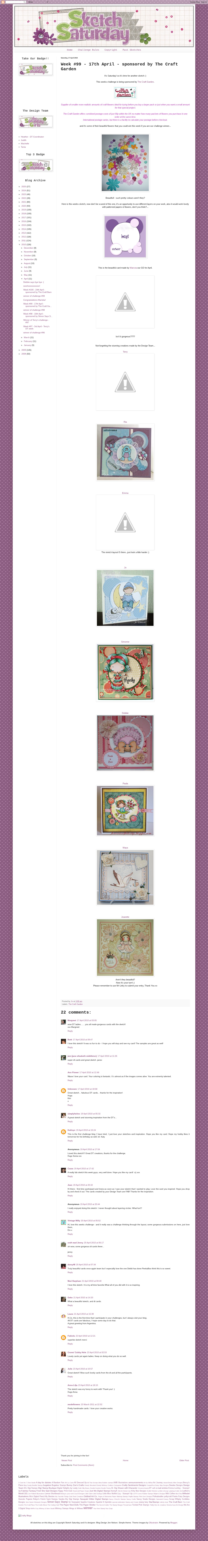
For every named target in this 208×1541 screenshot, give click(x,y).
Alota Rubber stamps (105, 1482)
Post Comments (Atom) (83, 1465)
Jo (125, 567)
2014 (24, 229)
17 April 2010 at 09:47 (83, 1039)
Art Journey (158, 1483)
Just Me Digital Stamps (99, 1491)
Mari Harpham (74, 1281)
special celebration (118, 1502)
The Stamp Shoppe (116, 1505)
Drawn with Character (128, 1488)
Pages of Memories (105, 1496)
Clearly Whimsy (101, 1485)
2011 (24, 240)
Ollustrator (153, 1522)
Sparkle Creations (88, 1502)
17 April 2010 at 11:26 (107, 1056)
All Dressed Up (80, 1483)
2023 (24, 194)
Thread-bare (127, 1505)
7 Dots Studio (31, 1482)
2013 (24, 233)
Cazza (70, 1168)
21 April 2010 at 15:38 (84, 1314)
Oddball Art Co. (90, 1496)
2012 (24, 237)
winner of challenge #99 (34, 296)
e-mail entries (162, 1488)
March (27, 337)
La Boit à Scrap (162, 1491)
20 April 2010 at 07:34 (86, 1264)
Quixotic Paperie (25, 1499)
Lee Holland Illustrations (36, 1493)
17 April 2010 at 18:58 (87, 1089)
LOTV (135, 1493)
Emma (125, 493)
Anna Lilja (72, 1385)
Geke (70, 1297)
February (28, 341)
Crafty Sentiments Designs (134, 1485)
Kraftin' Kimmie (152, 1491)
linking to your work (67, 1493)
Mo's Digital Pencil (37, 1496)
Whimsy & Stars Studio (47, 1508)
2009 (24, 350)
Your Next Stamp (99, 1508)
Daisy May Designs (162, 1485)
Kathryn (71, 1130)
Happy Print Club (65, 1491)
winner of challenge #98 (34, 310)
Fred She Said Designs (47, 1491)
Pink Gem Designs (145, 1496)
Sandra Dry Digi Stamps (69, 1499)
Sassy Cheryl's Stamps (117, 1499)
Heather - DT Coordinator (32, 137)
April (26, 279)
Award (165, 1482)
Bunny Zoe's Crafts (75, 1485)
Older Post (184, 1460)
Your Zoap (108, 1508)
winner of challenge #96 (34, 332)
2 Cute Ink (22, 1482)
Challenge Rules (88, 50)
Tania (23, 147)
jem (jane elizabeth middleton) (82, 1056)
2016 (24, 221)
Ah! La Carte (69, 1482)
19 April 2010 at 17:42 (84, 1168)
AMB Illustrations (120, 1483)
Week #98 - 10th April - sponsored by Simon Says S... (37, 315)
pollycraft (168, 1496)
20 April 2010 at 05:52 (91, 1220)
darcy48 (71, 1264)
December (29, 248)
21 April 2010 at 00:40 (91, 1281)
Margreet (72, 1020)
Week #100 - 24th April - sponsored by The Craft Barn (37, 291)
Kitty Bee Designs (138, 1491)
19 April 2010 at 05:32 (90, 1114)
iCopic (87, 1491)
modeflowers (74, 1404)
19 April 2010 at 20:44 (90, 1204)
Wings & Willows (76, 1508)
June (26, 271)
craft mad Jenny (75, 1243)
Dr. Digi (114, 1488)
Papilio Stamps (133, 1496)
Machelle (25, 143)
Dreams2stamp (143, 1488)
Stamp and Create (132, 1502)
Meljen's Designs (159, 1493)
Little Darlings (97, 1493)
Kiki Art (120, 1491)
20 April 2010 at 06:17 (94, 1243)
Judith (23, 140)
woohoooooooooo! (31, 286)
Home (70, 50)
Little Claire (89, 1493)
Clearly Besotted (90, 1485)
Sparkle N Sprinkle (103, 1502)
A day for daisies (43, 1482)
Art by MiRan (148, 1482)
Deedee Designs (176, 1485)
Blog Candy (28, 1485)
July (26, 267)
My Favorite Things (62, 1496)
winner (88, 1508)
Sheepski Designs (40, 1502)
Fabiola (71, 1336)
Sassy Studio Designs (146, 1499)
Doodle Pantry (106, 1488)
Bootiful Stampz (37, 1485)
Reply (70, 1031)
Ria (125, 422)
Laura (70, 1314)
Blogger (173, 1522)
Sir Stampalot (74, 1502)
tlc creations (162, 1505)
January (28, 345)
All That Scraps (92, 1482)
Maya (125, 847)
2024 (24, 190)
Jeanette (125, 917)
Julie (70, 1369)
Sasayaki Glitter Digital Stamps (94, 1499)
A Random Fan (58, 1483)
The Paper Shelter (87, 1505)
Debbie (125, 713)
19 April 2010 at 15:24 (86, 1130)
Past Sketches (132, 50)
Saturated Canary (162, 1499)
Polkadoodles (158, 1496)
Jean (70, 1185)
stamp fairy (143, 1502)
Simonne (125, 642)
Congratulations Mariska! (34, 300)
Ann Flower (73, 1072)
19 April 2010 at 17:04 (90, 1149)
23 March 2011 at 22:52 (91, 1404)
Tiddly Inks (153, 1505)
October (28, 255)
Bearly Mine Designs (175, 1482)
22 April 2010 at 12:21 (85, 1336)
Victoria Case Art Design (175, 1505)
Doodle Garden (95, 1488)
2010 (24, 244)
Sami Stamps (52, 1499)
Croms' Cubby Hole (77, 1352)
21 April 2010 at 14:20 (83, 1297)
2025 (24, 186)
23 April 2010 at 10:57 (83, 1369)
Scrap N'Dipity (175, 1499)
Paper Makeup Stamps (120, 1496)
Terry (125, 352)
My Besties (50, 1496)
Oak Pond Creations (76, 1496)
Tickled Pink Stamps (140, 1505)
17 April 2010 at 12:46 (89, 1072)
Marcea (133, 268)
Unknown (72, 1089)
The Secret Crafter (102, 1505)
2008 (24, 354)
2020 (24, 206)
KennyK (114, 1491)
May (26, 275)
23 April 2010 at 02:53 (97, 1352)
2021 (24, 202)
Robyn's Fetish (39, 1499)
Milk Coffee (170, 1494)
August (27, 263)
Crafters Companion (115, 1485)
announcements (135, 1482)
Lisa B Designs (79, 1493)
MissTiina (178, 1493)
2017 (24, 217)
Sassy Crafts (131, 1499)
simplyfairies (74, 1114)
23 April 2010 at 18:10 (88, 1385)
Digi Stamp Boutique (47, 1488)
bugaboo (47, 1485)
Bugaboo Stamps (59, 1485)
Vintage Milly (74, 1220)
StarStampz (154, 1502)
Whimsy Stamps (62, 1508)
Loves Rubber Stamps (145, 1493)
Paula (125, 783)
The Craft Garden (146, 82)
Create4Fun (151, 1485)
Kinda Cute (127, 1491)
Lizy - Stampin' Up (124, 1494)
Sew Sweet (30, 1502)
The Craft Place (29, 1505)
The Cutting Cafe (53, 1505)
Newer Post (67, 1460)
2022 (24, 198)
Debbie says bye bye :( (33, 282)
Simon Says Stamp (57, 1502)
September (29, 259)
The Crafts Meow (41, 1505)
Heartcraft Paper (78, 1491)
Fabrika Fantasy (28, 1491)
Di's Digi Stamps (31, 1488)
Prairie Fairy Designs (181, 1496)
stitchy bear (164, 1502)
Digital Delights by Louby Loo (69, 1488)
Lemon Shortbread (52, 1494)
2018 (24, 213)
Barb (70, 1039)
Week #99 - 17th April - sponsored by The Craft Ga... (37, 305)
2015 (24, 225)
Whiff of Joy (34, 1508)
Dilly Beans (86, 1488)
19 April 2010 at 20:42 (83, 1185)
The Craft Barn (175, 1502)
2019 (24, 210)
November (29, 252)
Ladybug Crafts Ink (175, 1491)
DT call (152, 1488)
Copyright (111, 50)
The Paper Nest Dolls (69, 1505)
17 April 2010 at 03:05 (87, 1020)
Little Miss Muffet (110, 1494)
